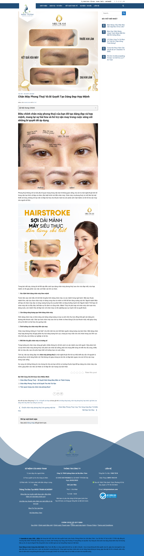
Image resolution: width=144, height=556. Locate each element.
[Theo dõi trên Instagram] (116, 1)
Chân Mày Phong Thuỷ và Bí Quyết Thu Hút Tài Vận (38, 383)
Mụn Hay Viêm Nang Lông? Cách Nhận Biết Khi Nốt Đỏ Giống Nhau (116, 33)
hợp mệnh (86, 400)
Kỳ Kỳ (34, 102)
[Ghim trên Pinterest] (61, 393)
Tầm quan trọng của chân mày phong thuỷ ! (35, 387)
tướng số (34, 402)
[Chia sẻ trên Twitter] (58, 393)
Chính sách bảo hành (78, 525)
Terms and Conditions (105, 525)
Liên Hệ (96, 6)
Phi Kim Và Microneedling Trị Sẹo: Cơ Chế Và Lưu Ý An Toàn (116, 58)
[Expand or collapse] (95, 108)
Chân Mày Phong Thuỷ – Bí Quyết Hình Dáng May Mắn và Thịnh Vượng (45, 380)
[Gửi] (124, 13)
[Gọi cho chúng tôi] (122, 1)
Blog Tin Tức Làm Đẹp (36, 508)
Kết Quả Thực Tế (71, 6)
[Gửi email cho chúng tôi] (120, 1)
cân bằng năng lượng (64, 400)
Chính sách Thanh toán (62, 525)
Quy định (34, 525)
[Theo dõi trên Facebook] (114, 1)
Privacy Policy (92, 525)
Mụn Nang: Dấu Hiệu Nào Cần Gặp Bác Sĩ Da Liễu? (116, 26)
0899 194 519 (112, 478)
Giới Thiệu (43, 6)
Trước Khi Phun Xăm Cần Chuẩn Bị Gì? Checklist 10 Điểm (116, 49)
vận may (40, 402)
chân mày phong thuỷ (77, 400)
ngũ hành (92, 400)
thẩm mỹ (29, 402)
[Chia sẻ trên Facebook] (54, 393)
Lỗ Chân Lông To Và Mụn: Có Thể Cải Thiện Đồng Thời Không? (116, 41)
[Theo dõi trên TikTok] (118, 1)
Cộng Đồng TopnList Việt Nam (69, 543)
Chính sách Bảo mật (45, 525)
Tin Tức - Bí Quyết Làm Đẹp (26, 93)
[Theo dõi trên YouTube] (124, 1)
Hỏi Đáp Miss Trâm (35, 513)
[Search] (123, 6)
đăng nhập (31, 423)
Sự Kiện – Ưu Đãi (85, 6)
